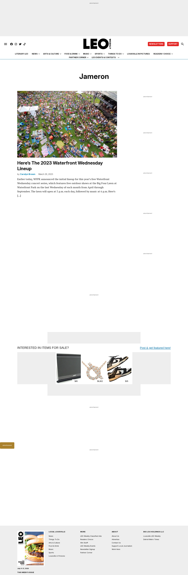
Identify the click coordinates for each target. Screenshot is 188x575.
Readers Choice (86, 539)
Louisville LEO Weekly (152, 536)
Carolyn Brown (27, 174)
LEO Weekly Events (87, 546)
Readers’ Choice (162, 54)
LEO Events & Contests (104, 57)
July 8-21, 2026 (23, 568)
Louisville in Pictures (138, 54)
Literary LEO (21, 54)
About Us (115, 536)
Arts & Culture (51, 54)
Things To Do (54, 539)
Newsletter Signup (87, 549)
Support (173, 44)
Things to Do (115, 54)
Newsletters (156, 44)
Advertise (115, 539)
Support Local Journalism (122, 546)
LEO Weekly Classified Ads (91, 536)
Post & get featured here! (155, 347)
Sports (99, 54)
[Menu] (5, 44)
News (35, 54)
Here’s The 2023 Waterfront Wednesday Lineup (60, 165)
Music (86, 54)
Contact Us (116, 543)
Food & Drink (71, 54)
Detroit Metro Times (151, 539)
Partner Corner (77, 57)
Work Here (116, 549)
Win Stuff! (84, 543)
